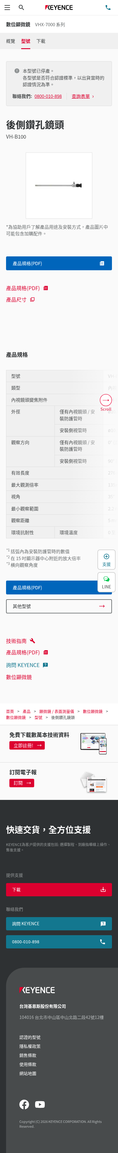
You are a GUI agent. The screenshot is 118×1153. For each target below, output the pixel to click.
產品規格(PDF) (23, 288)
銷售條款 (27, 1055)
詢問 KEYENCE (23, 665)
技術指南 (16, 640)
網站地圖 (27, 1073)
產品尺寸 (16, 299)
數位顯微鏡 (19, 677)
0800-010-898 (25, 941)
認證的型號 (30, 1037)
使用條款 (27, 1064)
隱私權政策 (30, 1046)
